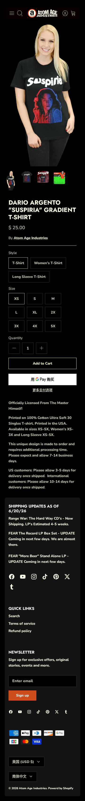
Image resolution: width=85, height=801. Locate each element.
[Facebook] (12, 781)
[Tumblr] (41, 789)
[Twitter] (70, 781)
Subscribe (42, 768)
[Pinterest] (58, 781)
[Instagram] (35, 781)
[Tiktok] (47, 781)
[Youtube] (24, 781)
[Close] (74, 708)
